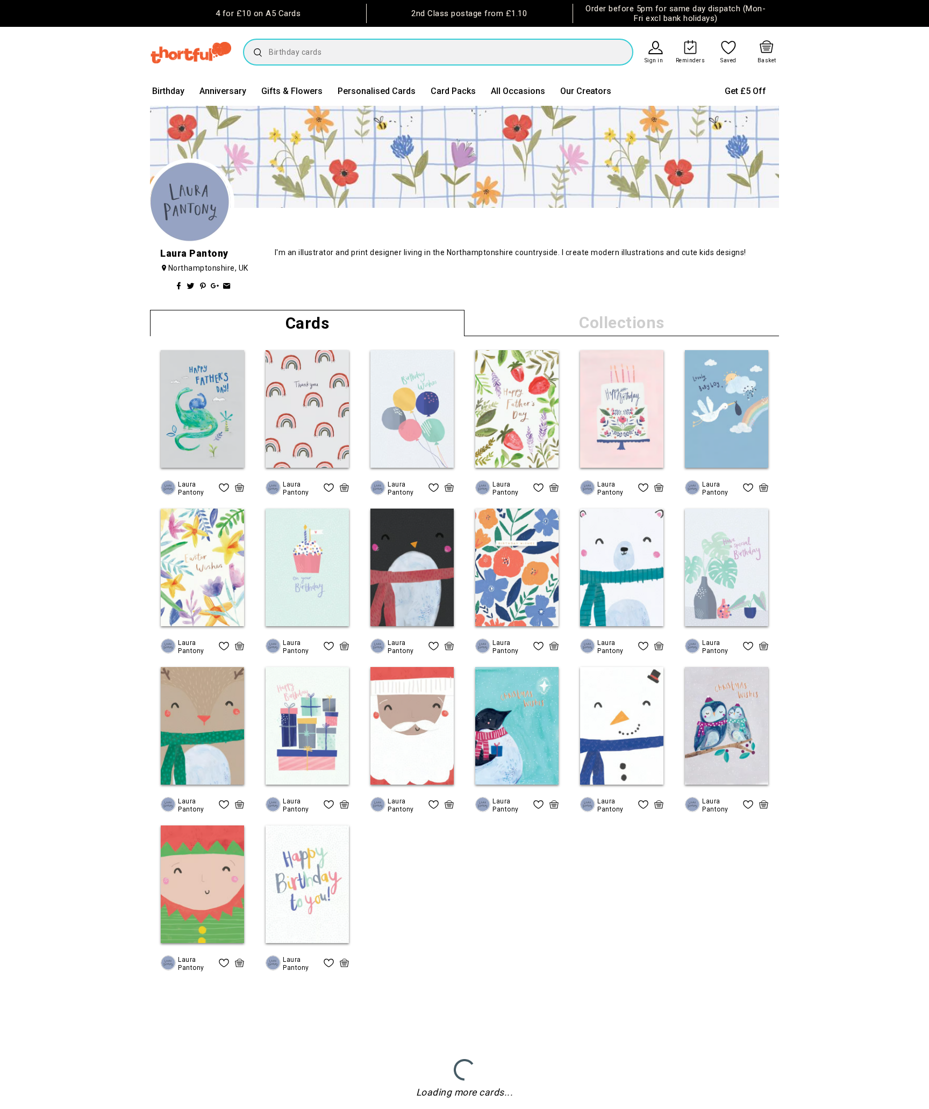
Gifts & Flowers (292, 91)
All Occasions (518, 91)
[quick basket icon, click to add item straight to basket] (239, 487)
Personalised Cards (377, 91)
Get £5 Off (745, 91)
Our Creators (585, 91)
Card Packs (453, 91)
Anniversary (222, 91)
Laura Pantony (191, 488)
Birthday (168, 91)
